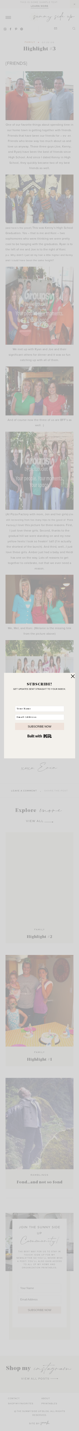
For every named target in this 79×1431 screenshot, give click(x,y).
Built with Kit (39, 736)
